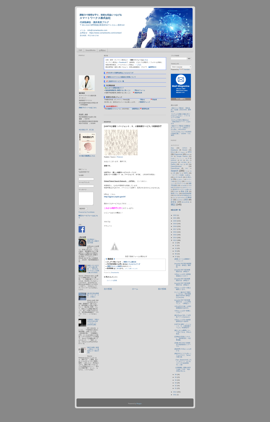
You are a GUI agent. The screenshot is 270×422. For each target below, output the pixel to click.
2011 (175, 394)
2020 (175, 221)
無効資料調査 (186, 193)
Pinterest (120, 157)
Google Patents (182, 156)
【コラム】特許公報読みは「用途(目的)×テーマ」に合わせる (180, 121)
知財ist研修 (181, 197)
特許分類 (176, 195)
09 (176, 251)
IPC (181, 160)
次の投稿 (108, 289)
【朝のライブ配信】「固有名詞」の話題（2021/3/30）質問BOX (181, 109)
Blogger (139, 403)
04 (176, 380)
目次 (174, 197)
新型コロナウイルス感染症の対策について (122, 77)
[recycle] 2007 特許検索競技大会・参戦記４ (182, 270)
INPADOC (174, 160)
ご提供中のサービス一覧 (116, 81)
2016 (175, 232)
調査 (186, 200)
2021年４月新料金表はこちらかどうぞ (120, 73)
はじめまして (180, 179)
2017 (175, 229)
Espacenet (178, 154)
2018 (175, 226)
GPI (172, 156)
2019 (175, 223)
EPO (189, 152)
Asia (172, 148)
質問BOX (153, 67)
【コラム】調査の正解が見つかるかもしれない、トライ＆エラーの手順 (180, 115)
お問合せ (102, 50)
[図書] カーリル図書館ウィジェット (182, 260)
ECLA (173, 152)
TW (190, 171)
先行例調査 (184, 185)
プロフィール (181, 183)
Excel (187, 154)
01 (176, 388)
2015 (175, 235)
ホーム (135, 289)
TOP (80, 50)
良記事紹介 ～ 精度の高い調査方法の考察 (93, 241)
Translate (186, 69)
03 (176, 383)
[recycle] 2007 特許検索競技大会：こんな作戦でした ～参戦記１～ (182, 301)
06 (176, 374)
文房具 (176, 191)
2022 (175, 215)
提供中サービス (187, 187)
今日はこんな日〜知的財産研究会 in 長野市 (182, 320)
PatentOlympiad (176, 166)
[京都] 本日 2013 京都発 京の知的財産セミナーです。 (182, 344)
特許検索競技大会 (186, 195)
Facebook (122, 62)
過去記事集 (185, 202)
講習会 (174, 202)
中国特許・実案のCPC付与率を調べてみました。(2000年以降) (93, 322)
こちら (146, 60)
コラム (179, 181)
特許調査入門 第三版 (86, 129)
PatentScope (175, 168)
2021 (175, 218)
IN (188, 158)
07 (176, 256)
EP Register (181, 152)
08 (176, 254)
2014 (175, 237)
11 (176, 245)
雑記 (173, 204)
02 (176, 385)
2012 (175, 392)
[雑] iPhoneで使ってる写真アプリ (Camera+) (182, 316)
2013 (175, 240)
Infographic (174, 162)
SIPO (186, 168)
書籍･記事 (184, 191)
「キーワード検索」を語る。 (181, 175)
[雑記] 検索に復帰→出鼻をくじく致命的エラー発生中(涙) (93, 350)
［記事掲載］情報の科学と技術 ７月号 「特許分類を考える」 (182, 369)
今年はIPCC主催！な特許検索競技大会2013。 (182, 307)
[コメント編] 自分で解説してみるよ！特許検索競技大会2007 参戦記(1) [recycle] (182, 294)
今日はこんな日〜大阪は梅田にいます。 (182, 288)
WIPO (186, 173)
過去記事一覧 (176, 210)
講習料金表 (145, 109)
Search (174, 170)
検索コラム (175, 193)
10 (176, 248)
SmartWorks (90, 50)
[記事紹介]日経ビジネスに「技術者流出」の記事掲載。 (182, 338)
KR (187, 164)
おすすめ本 (178, 177)
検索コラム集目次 (130, 262)
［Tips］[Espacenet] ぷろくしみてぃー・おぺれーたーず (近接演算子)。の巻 (182, 362)
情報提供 (178, 187)
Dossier (184, 150)
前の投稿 (162, 289)
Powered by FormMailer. (87, 212)
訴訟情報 (179, 199)
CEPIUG (184, 148)
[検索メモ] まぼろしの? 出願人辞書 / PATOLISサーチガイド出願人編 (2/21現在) (93, 269)
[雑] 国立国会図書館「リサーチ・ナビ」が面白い (93, 295)
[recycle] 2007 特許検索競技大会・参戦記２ (182, 284)
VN (180, 173)
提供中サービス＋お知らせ (182, 189)
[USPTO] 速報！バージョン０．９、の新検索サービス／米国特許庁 (182, 325)
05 (176, 377)
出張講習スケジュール (113, 109)
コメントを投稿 (112, 280)
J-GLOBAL (184, 162)
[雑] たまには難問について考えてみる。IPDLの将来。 (182, 332)
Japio (181, 164)
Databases (174, 150)
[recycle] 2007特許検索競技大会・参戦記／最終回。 (182, 265)
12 (176, 243)
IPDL (187, 160)
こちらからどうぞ (134, 264)
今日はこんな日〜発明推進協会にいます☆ (182, 275)
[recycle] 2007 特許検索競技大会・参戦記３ (182, 279)
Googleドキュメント (178, 158)
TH (186, 171)
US (174, 173)
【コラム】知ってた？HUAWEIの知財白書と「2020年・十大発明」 (181, 133)
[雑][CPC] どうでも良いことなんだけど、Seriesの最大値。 (182, 355)
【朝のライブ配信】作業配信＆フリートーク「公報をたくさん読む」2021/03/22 (180, 127)
